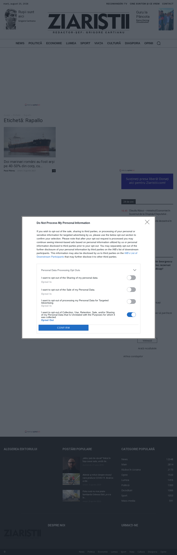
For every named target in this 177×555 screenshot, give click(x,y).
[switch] (131, 277)
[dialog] (88, 277)
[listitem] (88, 270)
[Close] (148, 223)
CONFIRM (63, 327)
